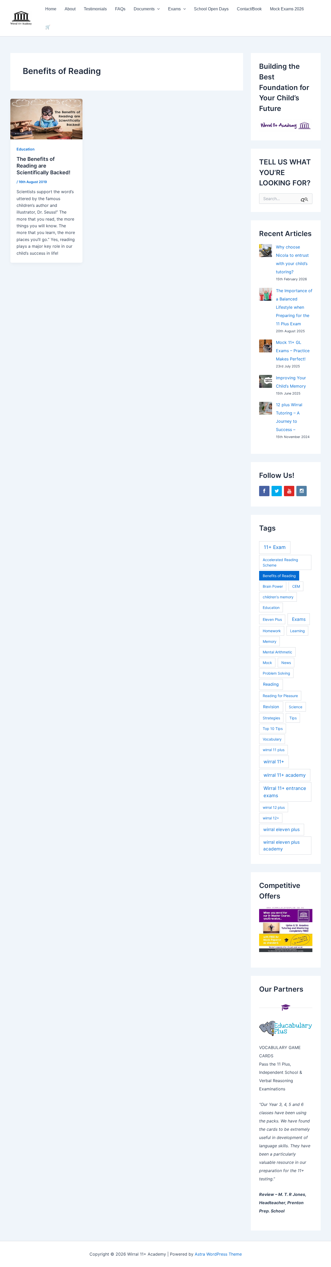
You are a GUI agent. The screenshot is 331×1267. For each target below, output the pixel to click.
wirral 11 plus (273, 750)
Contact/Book (249, 9)
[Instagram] (301, 491)
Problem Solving (276, 673)
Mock (267, 662)
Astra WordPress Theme (218, 1254)
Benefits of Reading (279, 576)
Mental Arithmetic (277, 652)
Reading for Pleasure (280, 695)
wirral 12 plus (274, 807)
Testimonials (95, 9)
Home (50, 9)
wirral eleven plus (281, 829)
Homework (272, 631)
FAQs (120, 9)
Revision (271, 706)
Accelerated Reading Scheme (280, 562)
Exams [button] (174, 9)
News (286, 662)
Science (295, 707)
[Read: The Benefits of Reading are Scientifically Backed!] (46, 118)
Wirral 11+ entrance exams (285, 791)
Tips (293, 718)
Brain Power (273, 586)
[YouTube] (289, 491)
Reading (271, 684)
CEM (296, 586)
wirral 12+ (271, 818)
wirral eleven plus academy (281, 845)
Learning (297, 631)
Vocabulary (272, 739)
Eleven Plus (272, 619)
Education (26, 149)
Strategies (271, 718)
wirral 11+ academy (285, 775)
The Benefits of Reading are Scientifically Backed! (43, 166)
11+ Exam (275, 547)
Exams (299, 619)
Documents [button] (144, 9)
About (70, 9)
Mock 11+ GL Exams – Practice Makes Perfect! (293, 350)
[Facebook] (264, 491)
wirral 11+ (274, 761)
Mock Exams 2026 (287, 9)
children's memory (278, 597)
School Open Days (211, 9)
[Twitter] (277, 491)
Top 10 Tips (273, 728)
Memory (269, 641)
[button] (157, 9)
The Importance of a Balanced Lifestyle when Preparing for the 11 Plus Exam (294, 307)
